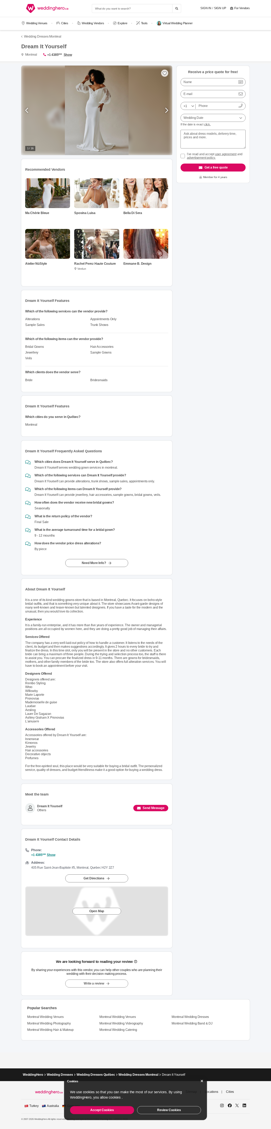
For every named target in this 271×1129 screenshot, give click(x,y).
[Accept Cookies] (202, 1081)
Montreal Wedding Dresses (190, 1017)
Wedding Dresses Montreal (42, 36)
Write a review (94, 983)
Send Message (153, 808)
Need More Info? (94, 562)
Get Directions (94, 878)
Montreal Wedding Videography (121, 1023)
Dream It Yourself (49, 806)
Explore (122, 23)
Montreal (30, 54)
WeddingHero (33, 1074)
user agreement (225, 154)
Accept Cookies (102, 1110)
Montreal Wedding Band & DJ (192, 1023)
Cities (64, 23)
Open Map (96, 911)
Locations (211, 1091)
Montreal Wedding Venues (45, 1017)
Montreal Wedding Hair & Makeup (50, 1029)
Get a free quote (216, 167)
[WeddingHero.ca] (48, 8)
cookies (115, 1097)
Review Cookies (169, 1110)
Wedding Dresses (60, 1074)
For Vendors (242, 8)
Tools (144, 23)
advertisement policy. (201, 157)
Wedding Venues (36, 23)
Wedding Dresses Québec (96, 1074)
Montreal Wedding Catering (118, 1029)
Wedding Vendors (93, 23)
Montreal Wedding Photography (49, 1023)
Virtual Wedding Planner (177, 23)
